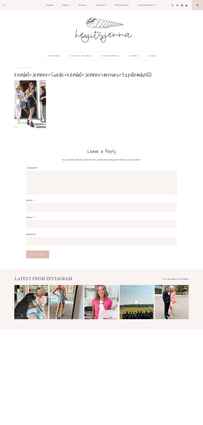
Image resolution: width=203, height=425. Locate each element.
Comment (32, 168)
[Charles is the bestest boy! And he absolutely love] (31, 302)
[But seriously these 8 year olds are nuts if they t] (66, 302)
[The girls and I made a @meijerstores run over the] (101, 302)
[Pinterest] (178, 1)
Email (30, 217)
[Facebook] (173, 1)
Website (31, 234)
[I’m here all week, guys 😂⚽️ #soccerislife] (137, 302)
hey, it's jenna (101, 30)
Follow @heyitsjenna (176, 279)
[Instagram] (183, 1)
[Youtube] (187, 1)
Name (30, 200)
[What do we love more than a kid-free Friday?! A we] (172, 302)
